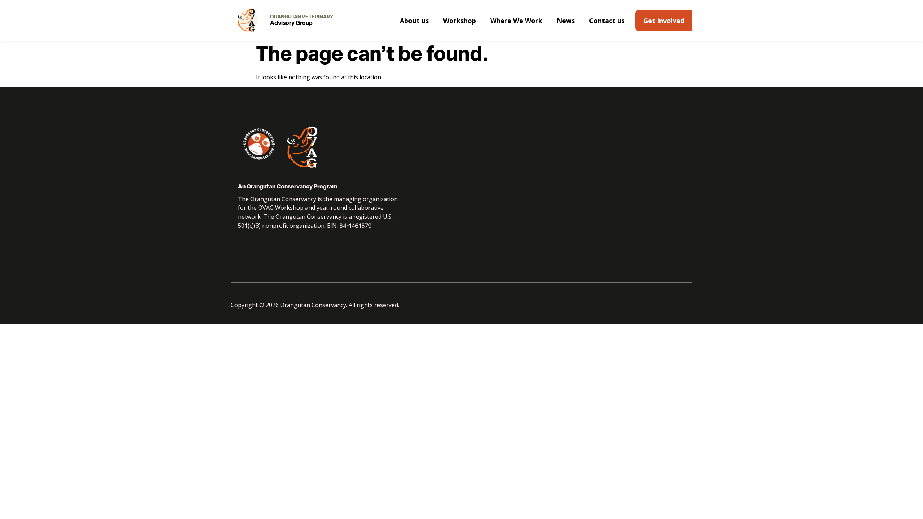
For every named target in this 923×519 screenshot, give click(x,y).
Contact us (606, 20)
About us (414, 20)
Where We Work (516, 20)
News (566, 20)
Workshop (459, 20)
